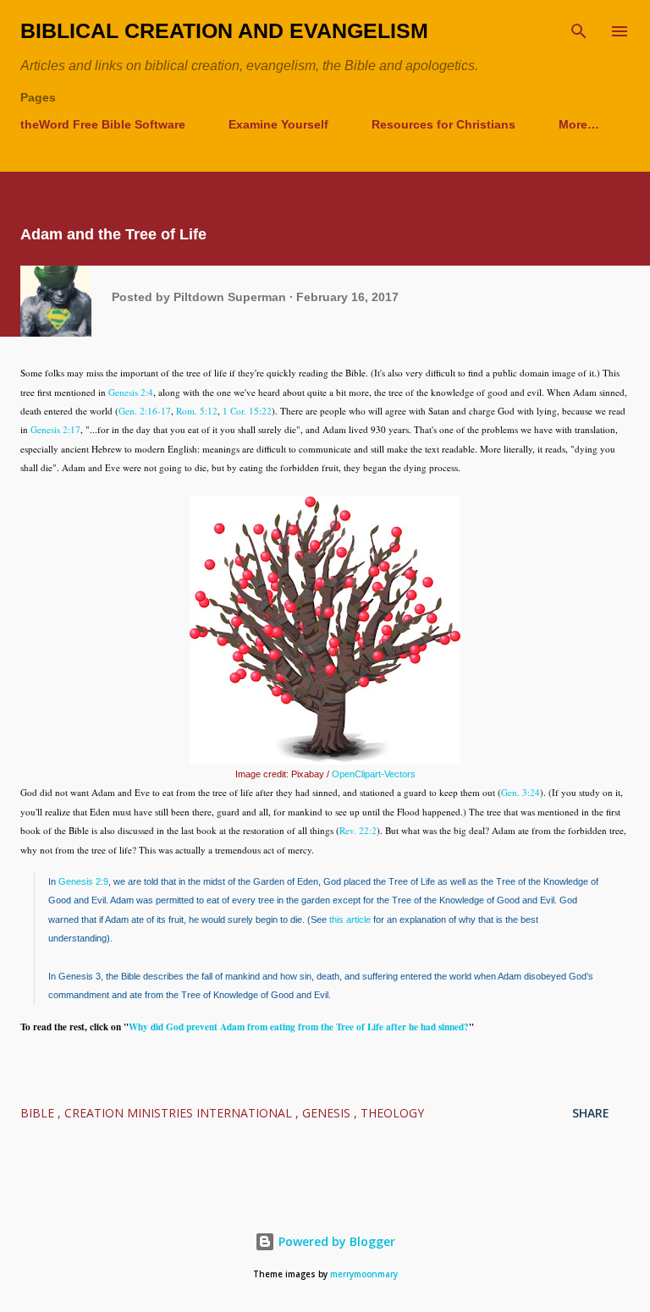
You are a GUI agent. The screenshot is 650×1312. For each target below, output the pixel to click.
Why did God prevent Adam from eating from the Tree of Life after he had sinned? (299, 1026)
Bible (39, 1113)
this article (350, 919)
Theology (392, 1113)
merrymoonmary (364, 1274)
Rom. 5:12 (197, 410)
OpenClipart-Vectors (374, 774)
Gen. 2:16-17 (144, 410)
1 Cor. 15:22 (247, 410)
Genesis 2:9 (83, 881)
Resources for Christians (443, 124)
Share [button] (590, 1113)
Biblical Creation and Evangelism (224, 30)
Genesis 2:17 (55, 429)
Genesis (328, 1113)
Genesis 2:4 (130, 392)
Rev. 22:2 (358, 830)
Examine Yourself (278, 124)
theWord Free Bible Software (102, 124)
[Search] (579, 30)
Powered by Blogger (335, 1241)
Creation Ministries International (179, 1113)
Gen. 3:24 (520, 792)
